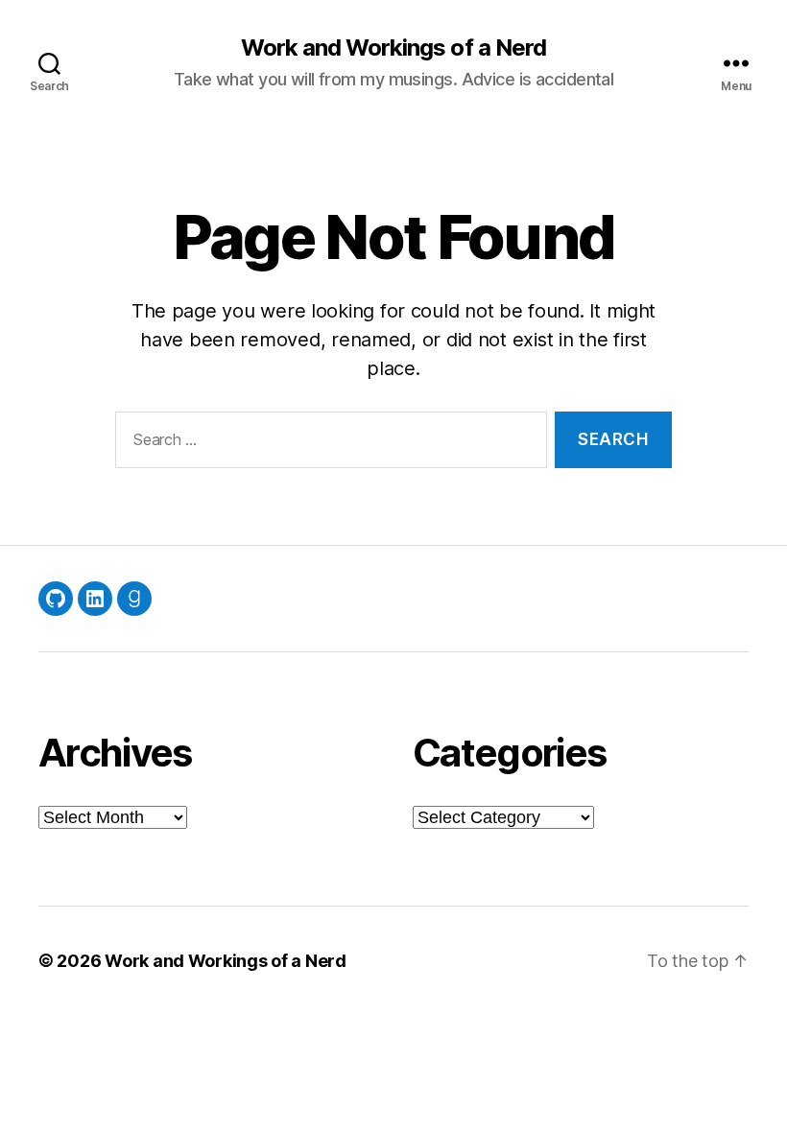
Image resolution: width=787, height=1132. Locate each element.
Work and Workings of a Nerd (393, 47)
